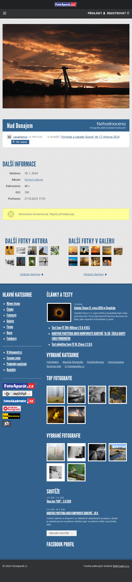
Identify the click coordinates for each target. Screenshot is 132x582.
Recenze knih (54, 366)
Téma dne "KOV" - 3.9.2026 (59, 501)
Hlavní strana (13, 303)
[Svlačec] (32, 261)
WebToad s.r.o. (121, 566)
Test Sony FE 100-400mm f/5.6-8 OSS (71, 327)
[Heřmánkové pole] (84, 250)
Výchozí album (33, 180)
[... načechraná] (43, 250)
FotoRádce (53, 362)
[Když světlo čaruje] (118, 250)
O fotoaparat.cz (14, 352)
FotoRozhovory (95, 362)
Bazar (9, 332)
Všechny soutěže (59, 533)
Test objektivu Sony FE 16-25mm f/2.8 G (72, 344)
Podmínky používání (17, 364)
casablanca (20, 137)
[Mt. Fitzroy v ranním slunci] (73, 261)
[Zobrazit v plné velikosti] (66, 66)
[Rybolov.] (106, 250)
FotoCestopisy (116, 362)
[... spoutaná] (20, 250)
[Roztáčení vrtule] (54, 250)
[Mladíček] (43, 261)
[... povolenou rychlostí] (32, 250)
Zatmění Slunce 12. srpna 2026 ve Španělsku (95, 308)
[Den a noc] (9, 250)
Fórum (10, 327)
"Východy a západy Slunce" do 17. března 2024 (89, 137)
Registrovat (117, 13)
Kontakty (11, 369)
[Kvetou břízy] (95, 261)
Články (10, 309)
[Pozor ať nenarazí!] (106, 261)
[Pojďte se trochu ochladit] (9, 261)
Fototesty (11, 315)
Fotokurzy (12, 338)
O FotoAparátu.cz (74, 366)
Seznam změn (13, 358)
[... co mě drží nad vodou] (20, 261)
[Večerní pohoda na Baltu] (73, 250)
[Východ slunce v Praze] (84, 261)
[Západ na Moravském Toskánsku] (95, 250)
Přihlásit (95, 13)
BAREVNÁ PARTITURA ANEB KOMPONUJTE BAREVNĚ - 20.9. (72, 513)
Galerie (10, 321)
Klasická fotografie (72, 362)
